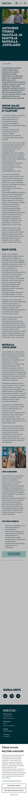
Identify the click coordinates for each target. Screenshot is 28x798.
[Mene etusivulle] (7, 3)
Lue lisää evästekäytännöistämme (11, 781)
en (25, 3)
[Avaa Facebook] (18, 696)
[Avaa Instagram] (12, 696)
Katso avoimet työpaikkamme (14, 554)
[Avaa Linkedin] (5, 696)
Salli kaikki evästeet (14, 785)
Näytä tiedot (14, 795)
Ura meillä (7, 64)
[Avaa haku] (20, 3)
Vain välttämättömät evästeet (14, 790)
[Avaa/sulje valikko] (16, 3)
